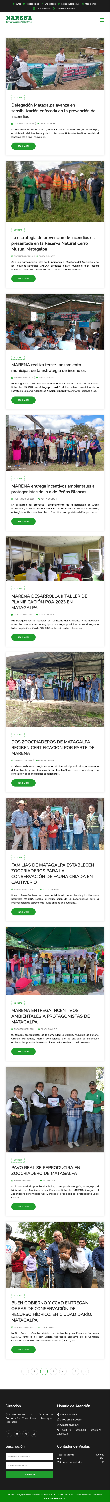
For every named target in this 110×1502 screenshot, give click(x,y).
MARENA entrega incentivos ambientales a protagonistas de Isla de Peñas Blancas (53, 489)
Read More (23, 146)
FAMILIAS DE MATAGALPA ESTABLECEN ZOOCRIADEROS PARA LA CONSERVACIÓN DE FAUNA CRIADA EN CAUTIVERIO (52, 873)
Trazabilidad (32, 3)
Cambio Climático (65, 8)
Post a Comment (48, 123)
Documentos (44, 8)
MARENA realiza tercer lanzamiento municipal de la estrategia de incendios (48, 368)
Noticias (18, 97)
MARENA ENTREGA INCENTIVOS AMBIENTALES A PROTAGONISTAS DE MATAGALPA (50, 1016)
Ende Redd (50, 3)
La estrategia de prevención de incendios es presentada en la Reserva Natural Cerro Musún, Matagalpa (53, 243)
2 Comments (49, 1180)
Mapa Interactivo (70, 3)
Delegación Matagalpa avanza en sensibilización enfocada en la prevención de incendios (53, 111)
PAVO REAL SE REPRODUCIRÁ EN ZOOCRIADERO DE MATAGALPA (45, 1170)
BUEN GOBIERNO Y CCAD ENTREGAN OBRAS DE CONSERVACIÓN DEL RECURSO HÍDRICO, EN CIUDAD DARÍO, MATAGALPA (51, 1311)
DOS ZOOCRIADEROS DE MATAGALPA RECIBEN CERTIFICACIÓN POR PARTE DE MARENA (52, 747)
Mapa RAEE (90, 3)
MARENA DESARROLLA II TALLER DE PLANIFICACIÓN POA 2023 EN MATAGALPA (49, 602)
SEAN (18, 3)
